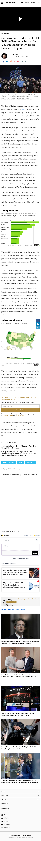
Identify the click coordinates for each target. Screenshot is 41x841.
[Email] (21, 61)
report (23, 109)
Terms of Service (8, 415)
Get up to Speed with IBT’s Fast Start (28, 599)
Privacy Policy (20, 415)
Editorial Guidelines (30, 475)
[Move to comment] (25, 61)
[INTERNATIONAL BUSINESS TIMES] (20, 3)
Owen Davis (14, 54)
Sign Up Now (11, 602)
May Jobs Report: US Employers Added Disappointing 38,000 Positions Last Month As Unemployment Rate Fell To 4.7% (18, 454)
